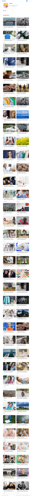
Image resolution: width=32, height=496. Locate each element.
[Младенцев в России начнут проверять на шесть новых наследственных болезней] (22, 448)
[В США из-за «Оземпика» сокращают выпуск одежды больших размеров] (22, 156)
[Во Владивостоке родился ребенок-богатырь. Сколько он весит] (22, 169)
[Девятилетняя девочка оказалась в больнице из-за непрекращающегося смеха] (9, 50)
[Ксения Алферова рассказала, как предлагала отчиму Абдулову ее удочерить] (22, 487)
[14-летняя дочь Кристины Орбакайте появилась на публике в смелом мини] (22, 474)
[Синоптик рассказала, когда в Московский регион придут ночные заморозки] (22, 302)
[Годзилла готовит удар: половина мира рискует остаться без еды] (22, 116)
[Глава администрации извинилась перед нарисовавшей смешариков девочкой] (22, 222)
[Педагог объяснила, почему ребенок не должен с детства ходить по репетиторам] (9, 236)
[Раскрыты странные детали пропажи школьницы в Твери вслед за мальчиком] (22, 24)
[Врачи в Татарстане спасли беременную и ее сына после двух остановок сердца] (9, 169)
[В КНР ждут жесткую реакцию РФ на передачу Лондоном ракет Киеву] (22, 130)
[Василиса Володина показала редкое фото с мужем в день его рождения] (9, 328)
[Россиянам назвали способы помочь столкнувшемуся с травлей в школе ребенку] (22, 236)
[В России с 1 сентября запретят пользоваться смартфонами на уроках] (9, 143)
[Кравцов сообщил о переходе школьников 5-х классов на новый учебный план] (9, 302)
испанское (16, 5)
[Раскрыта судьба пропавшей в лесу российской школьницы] (22, 103)
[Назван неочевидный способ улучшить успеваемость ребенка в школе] (22, 355)
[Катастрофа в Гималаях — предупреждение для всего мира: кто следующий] (22, 77)
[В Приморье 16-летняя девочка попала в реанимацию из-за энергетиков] (22, 37)
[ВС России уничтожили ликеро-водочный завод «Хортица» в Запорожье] (9, 289)
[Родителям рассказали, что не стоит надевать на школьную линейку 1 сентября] (9, 448)
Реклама (7, 495)
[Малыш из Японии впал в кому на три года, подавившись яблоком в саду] (22, 461)
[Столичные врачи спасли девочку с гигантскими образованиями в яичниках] (9, 63)
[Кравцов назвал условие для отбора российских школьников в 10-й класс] (9, 474)
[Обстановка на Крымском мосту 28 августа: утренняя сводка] (9, 24)
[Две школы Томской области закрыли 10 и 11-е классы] (9, 421)
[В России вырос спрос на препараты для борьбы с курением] (22, 196)
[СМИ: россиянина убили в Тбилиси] (9, 395)
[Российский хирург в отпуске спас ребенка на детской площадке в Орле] (22, 183)
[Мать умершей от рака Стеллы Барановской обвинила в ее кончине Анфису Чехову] (9, 156)
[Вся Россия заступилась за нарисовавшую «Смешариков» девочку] (22, 275)
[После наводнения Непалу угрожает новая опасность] (22, 342)
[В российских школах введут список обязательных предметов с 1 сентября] (22, 368)
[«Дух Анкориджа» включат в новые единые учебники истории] (9, 275)
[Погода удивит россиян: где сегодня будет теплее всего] (22, 408)
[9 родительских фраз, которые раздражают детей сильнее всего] (9, 90)
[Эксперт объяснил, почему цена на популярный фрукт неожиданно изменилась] (9, 103)
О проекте (16, 495)
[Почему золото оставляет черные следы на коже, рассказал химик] (9, 434)
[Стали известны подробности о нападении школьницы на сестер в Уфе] (22, 289)
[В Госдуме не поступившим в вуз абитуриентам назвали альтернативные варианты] (9, 355)
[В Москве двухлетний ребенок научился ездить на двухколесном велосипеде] (22, 395)
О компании (3, 495)
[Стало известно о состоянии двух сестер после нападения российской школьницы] (9, 37)
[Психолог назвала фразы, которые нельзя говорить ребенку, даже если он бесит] (9, 222)
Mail (1, 495)
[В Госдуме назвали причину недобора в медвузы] (9, 315)
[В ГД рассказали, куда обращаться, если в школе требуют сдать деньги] (22, 328)
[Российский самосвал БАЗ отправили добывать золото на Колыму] (22, 315)
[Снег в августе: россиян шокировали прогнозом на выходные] (9, 209)
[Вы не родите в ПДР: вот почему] (22, 381)
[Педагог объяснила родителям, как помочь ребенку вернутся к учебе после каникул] (9, 342)
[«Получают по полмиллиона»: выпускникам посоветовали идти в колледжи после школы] (22, 421)
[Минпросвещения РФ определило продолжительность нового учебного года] (22, 434)
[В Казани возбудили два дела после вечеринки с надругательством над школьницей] (22, 63)
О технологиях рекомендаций (25, 495)
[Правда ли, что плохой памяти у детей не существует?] (9, 408)
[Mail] (2, 1)
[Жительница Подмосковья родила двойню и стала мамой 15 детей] (9, 262)
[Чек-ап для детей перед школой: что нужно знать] (9, 381)
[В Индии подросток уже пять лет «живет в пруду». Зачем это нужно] (9, 130)
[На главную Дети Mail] (4, 1)
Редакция (20, 495)
